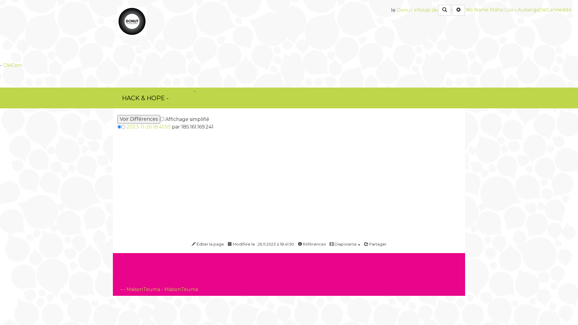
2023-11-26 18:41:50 (148, 127)
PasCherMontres (193, 98)
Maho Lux (502, 10)
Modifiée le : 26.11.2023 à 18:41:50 (263, 244)
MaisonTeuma (143, 289)
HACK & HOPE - (145, 98)
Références (314, 244)
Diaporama (345, 244)
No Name (477, 10)
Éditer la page (210, 244)
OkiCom (12, 65)
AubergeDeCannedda (544, 10)
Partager (377, 244)
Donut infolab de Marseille (429, 10)
